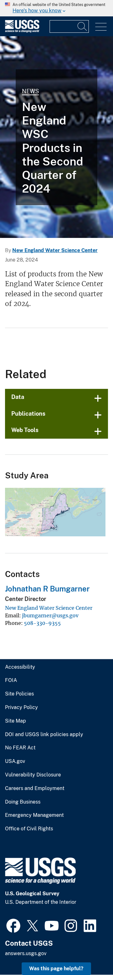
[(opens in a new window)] (13, 924)
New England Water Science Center (55, 250)
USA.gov (15, 761)
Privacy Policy (21, 707)
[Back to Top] (90, 952)
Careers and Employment (34, 788)
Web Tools (25, 430)
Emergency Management (34, 815)
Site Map (15, 721)
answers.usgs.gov (25, 953)
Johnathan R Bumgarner (47, 588)
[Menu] (101, 27)
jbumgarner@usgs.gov (50, 615)
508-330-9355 (42, 623)
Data (17, 397)
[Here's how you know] (56, 8)
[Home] (22, 31)
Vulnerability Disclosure (33, 775)
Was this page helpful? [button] (56, 969)
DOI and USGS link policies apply (44, 734)
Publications (28, 413)
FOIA (11, 680)
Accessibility (20, 667)
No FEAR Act (20, 748)
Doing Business (22, 802)
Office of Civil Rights (29, 829)
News (30, 91)
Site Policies (19, 694)
